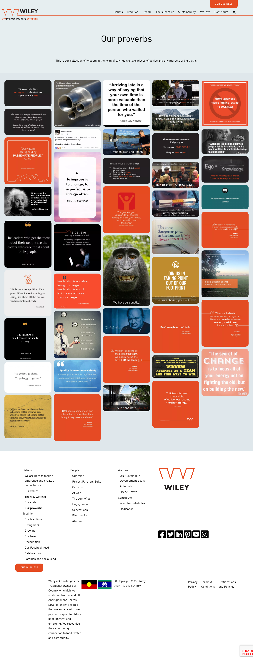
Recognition (32, 542)
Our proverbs (33, 508)
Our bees (30, 536)
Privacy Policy (192, 585)
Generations (80, 510)
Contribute (221, 12)
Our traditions (34, 519)
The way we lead (35, 496)
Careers (77, 487)
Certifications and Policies (227, 585)
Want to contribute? (132, 503)
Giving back (32, 525)
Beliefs (118, 12)
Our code (30, 502)
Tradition (132, 12)
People (147, 12)
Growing (30, 530)
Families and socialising (40, 559)
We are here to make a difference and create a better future (39, 481)
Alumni (77, 521)
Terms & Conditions (208, 585)
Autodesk (126, 486)
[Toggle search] (234, 12)
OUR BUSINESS (224, 4)
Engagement (80, 504)
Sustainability (187, 12)
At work (77, 493)
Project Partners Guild (86, 481)
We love (205, 12)
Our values (32, 491)
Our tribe (78, 476)
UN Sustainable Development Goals (132, 478)
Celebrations (33, 553)
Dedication (127, 509)
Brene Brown (128, 492)
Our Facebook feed (37, 547)
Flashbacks (79, 515)
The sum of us (165, 12)
